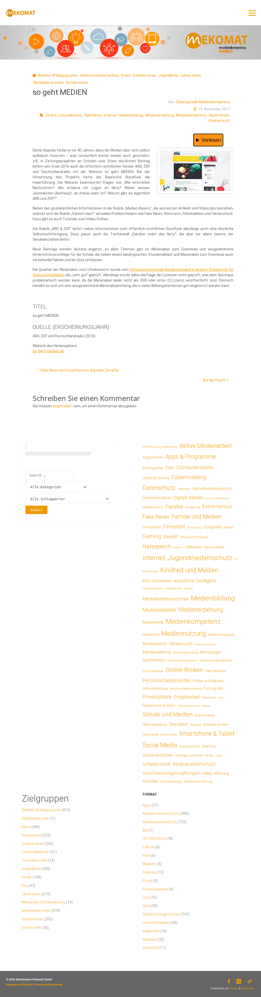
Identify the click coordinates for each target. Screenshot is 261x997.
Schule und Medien (167, 714)
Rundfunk (206, 705)
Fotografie (212, 527)
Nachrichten (219, 115)
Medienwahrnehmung (204, 644)
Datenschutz (159, 487)
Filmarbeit (174, 527)
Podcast (149, 872)
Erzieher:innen (144, 75)
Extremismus (217, 506)
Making (188, 588)
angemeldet (63, 406)
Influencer (178, 547)
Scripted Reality (205, 715)
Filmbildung (194, 527)
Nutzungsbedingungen (216, 660)
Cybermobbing (188, 477)
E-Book (148, 847)
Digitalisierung (152, 507)
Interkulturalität (214, 547)
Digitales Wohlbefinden (217, 498)
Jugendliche (168, 75)
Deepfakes (184, 489)
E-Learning (192, 507)
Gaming (151, 536)
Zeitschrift (150, 948)
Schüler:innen (77, 82)
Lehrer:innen (190, 75)
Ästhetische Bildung (198, 781)
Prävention (209, 697)
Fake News (93, 115)
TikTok (208, 755)
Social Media (159, 745)
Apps (146, 805)
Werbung (221, 773)
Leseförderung (173, 588)
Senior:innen (32, 927)
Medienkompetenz (191, 115)
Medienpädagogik (221, 634)
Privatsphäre (157, 697)
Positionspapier (155, 889)
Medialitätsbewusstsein (165, 598)
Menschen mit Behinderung (43, 902)
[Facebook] (228, 981)
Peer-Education (215, 671)
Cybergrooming (155, 478)
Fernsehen (151, 527)
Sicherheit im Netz (215, 724)
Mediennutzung (184, 633)
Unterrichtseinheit (156, 923)
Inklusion (193, 546)
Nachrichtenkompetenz (182, 660)
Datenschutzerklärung (48, 984)
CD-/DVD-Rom (153, 839)
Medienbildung (131, 115)
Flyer (146, 855)
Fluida (233, 988)
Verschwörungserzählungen (171, 773)
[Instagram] (238, 981)
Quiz (146, 897)
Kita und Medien (157, 580)
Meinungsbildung (185, 652)
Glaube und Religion (194, 537)
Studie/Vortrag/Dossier (161, 914)
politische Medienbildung (186, 688)
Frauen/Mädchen (35, 852)
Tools (218, 755)
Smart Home (169, 734)
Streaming (209, 746)
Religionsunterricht (188, 705)
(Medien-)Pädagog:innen (58, 75)
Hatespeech (156, 546)
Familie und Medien (196, 516)
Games (228, 527)
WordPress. (248, 988)
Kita (25, 886)
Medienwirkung (156, 652)
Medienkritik (151, 634)
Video (207, 773)
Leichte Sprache (152, 588)
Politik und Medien (208, 681)
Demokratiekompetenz (212, 488)
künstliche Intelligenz (195, 581)
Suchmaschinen (157, 755)
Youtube (150, 781)
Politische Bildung (155, 688)
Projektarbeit (187, 697)
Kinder (27, 877)
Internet (110, 115)
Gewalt (170, 536)
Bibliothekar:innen (36, 818)
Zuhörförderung (171, 781)
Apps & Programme (190, 456)
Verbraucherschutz (194, 764)
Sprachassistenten (189, 746)
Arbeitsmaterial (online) (99, 75)
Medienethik (153, 622)
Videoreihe (150, 931)
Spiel (146, 906)
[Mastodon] (249, 981)
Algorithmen (152, 457)
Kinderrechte (150, 571)
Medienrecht (154, 643)
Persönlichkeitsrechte (166, 680)
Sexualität (178, 724)
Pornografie (213, 688)
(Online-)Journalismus (63, 115)
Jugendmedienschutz (199, 558)
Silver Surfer (150, 734)
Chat (169, 467)
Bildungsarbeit (152, 468)
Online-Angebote (153, 671)
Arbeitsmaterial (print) (159, 822)
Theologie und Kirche (188, 755)
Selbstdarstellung (154, 724)
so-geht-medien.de (48, 351)
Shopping (195, 724)
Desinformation (156, 497)
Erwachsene (32, 835)
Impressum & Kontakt (19, 984)
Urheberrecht (219, 121)
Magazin (149, 864)
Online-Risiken (184, 670)
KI (235, 559)
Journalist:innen (34, 860)
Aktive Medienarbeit (205, 445)
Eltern (126, 75)
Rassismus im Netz (158, 705)
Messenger (210, 652)
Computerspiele (195, 467)
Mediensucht (180, 643)
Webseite (149, 939)
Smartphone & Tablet (206, 733)
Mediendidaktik (159, 610)
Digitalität (174, 506)
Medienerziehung (159, 115)
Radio (221, 697)
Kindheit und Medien (189, 570)
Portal (147, 881)
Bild (145, 830)
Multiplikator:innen (48, 82)
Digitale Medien (188, 497)
